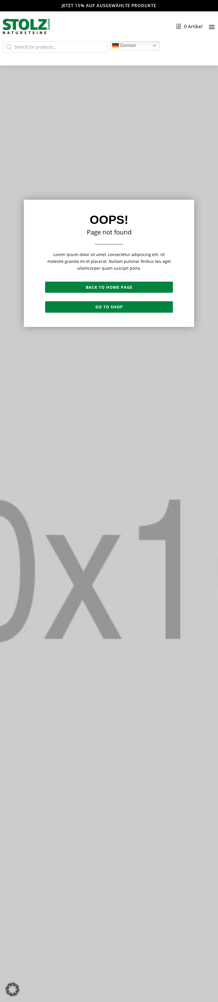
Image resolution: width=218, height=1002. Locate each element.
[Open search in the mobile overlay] (55, 47)
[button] (12, 989)
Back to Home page (109, 287)
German (127, 45)
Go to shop (109, 307)
